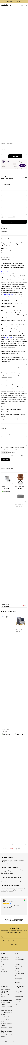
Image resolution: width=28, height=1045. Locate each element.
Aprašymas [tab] (3, 226)
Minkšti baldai (4, 957)
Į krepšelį (15, 156)
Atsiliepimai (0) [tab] (5, 234)
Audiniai (17, 962)
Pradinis (2, 9)
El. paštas (4, 428)
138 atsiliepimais (17, 920)
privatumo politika (11, 217)
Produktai (6, 9)
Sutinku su (9, 940)
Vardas (2, 422)
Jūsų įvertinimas (5, 419)
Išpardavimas (4, 971)
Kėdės (2, 969)
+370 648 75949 (18, 993)
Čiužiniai (3, 962)
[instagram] (18, 1004)
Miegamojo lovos (5, 959)
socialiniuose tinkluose (9, 294)
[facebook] (16, 1004)
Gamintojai (17, 964)
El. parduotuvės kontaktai (18, 979)
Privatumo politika (19, 959)
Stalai (2, 967)
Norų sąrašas (18, 975)
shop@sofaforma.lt (19, 996)
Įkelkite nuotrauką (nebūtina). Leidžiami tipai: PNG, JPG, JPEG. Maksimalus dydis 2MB (13, 448)
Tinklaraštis (17, 982)
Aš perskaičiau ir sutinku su (13, 455)
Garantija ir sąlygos (19, 973)
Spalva (2, 146)
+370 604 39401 (18, 991)
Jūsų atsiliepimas (5, 434)
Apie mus (17, 957)
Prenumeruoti (14, 944)
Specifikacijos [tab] (4, 228)
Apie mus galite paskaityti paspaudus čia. (10, 271)
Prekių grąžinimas (19, 971)
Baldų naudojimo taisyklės (19, 967)
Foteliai (2, 964)
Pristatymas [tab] (4, 231)
